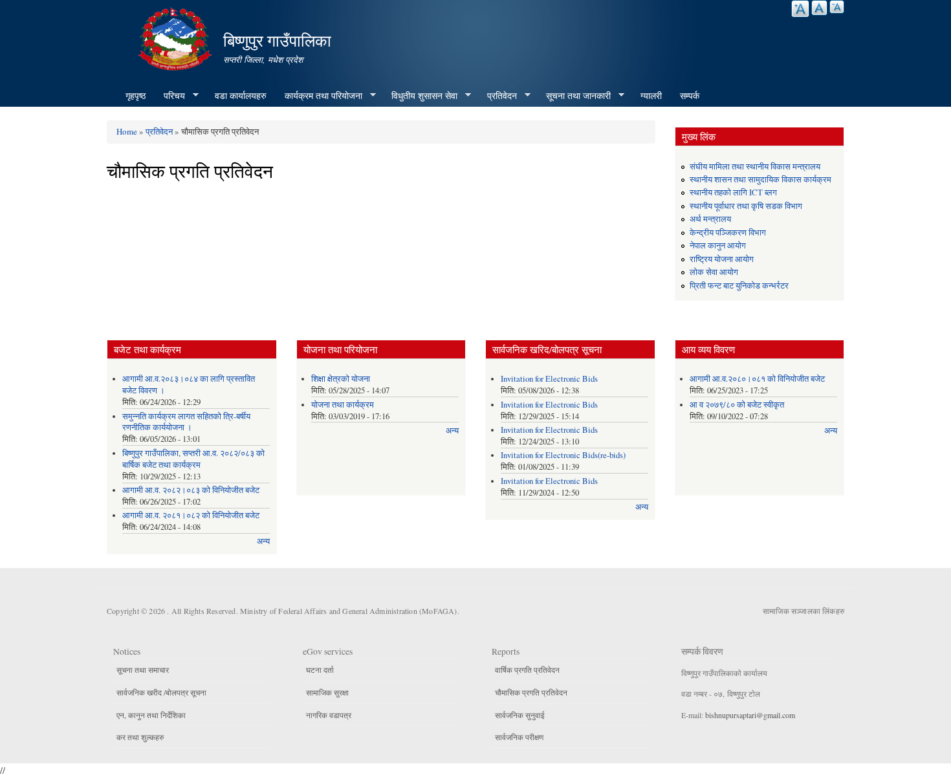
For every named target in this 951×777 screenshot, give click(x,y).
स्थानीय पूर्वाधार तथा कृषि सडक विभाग (746, 206)
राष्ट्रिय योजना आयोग (722, 259)
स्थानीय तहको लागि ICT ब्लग (733, 192)
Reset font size (819, 8)
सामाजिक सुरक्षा (327, 692)
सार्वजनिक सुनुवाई (520, 715)
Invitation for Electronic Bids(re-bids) (563, 455)
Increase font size (800, 8)
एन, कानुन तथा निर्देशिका (151, 715)
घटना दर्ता (320, 669)
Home (126, 131)
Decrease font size (836, 7)
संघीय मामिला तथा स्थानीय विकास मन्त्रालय (755, 166)
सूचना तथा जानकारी (574, 95)
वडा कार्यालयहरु (241, 95)
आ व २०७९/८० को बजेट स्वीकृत (737, 404)
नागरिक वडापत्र (328, 715)
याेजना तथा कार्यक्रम (342, 404)
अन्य (263, 541)
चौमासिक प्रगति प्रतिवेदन (531, 692)
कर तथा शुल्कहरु (140, 737)
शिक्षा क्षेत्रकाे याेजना (340, 378)
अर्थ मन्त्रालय (710, 218)
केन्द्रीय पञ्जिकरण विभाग (728, 232)
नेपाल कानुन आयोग (718, 245)
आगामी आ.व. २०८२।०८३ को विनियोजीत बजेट (190, 490)
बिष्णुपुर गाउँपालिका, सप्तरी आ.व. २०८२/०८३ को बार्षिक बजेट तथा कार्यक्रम (193, 459)
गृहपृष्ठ (136, 95)
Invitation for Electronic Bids (549, 378)
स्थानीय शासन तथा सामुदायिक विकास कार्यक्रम (760, 179)
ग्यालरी (651, 95)
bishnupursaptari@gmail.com (750, 715)
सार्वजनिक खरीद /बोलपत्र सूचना (161, 692)
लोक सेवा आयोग (714, 272)
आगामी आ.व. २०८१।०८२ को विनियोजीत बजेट (190, 515)
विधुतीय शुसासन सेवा (419, 95)
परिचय (170, 95)
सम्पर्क (689, 95)
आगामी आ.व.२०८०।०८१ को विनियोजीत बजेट (757, 378)
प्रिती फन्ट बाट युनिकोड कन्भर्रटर (739, 285)
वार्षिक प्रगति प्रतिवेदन (527, 669)
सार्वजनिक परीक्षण (519, 737)
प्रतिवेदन (497, 95)
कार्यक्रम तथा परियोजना (319, 95)
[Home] (176, 37)
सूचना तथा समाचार (142, 669)
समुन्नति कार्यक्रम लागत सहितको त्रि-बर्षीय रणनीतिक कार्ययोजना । (186, 422)
